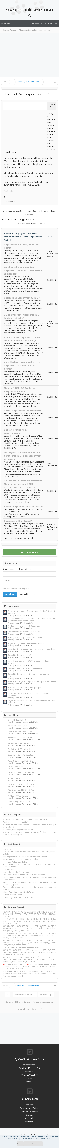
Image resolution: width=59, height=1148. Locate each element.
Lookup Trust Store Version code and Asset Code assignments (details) (29, 852)
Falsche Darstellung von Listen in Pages (18, 892)
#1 (55, 202)
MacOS (29, 1081)
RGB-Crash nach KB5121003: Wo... (21, 790)
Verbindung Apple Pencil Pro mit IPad (18, 897)
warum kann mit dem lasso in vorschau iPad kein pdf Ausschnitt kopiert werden (29, 878)
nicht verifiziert (8, 869)
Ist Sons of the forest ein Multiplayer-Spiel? (25, 687)
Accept (19, 1144)
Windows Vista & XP (29, 1075)
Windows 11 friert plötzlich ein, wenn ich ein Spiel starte (25, 819)
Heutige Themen (9, 30)
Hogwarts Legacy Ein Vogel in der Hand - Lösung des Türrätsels (29, 694)
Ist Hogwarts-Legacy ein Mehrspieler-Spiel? (25, 637)
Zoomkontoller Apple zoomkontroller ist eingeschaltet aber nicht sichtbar (29, 888)
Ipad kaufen (7, 849)
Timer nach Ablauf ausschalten (15, 862)
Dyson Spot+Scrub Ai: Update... (20, 755)
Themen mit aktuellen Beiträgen (32, 30)
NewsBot (11, 722)
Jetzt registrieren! (29, 552)
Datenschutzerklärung (27, 1009)
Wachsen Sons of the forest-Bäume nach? (24, 626)
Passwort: (6, 580)
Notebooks (29, 1118)
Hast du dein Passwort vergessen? (16, 589)
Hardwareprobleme (29, 1111)
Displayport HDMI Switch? (18, 520)
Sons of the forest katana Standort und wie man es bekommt (28, 675)
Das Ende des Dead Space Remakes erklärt (25, 668)
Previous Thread (23, 223)
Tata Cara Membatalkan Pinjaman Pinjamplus (21, 947)
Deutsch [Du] (45, 994)
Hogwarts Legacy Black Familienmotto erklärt (26, 643)
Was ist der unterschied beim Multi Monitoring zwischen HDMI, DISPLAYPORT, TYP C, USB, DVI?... (23, 484)
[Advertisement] (29, 55)
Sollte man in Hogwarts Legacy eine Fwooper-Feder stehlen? (32, 681)
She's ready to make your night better (18, 829)
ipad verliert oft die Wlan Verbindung (18, 872)
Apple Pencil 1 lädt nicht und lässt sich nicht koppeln (24, 874)
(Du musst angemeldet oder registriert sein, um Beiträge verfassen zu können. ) (30, 213)
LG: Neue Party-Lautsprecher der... (22, 772)
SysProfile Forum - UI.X (24, 994)
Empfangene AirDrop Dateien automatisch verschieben (25, 856)
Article (10, 615)
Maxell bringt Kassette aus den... (21, 801)
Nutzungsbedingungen (43, 1002)
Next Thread (37, 223)
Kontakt (9, 1002)
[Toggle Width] (7, 994)
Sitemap (26, 1002)
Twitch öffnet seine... (16, 766)
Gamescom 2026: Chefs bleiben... (21, 784)
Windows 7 (29, 1071)
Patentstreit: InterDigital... (18, 725)
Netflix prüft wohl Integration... (20, 743)
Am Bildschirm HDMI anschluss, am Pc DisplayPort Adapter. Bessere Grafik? (24, 365)
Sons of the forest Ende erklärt (20, 655)
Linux (29, 1078)
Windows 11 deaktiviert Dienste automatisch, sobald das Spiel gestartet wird (29, 825)
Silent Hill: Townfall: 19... (17, 720)
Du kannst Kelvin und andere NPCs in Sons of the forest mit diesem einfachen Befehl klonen (31, 619)
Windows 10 (24, 1068)
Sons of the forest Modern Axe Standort (24, 631)
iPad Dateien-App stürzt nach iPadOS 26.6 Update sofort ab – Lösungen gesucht (29, 865)
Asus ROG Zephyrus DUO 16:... (20, 761)
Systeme (29, 1115)
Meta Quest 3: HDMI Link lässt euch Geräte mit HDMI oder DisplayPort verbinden (23, 455)
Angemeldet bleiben (27, 594)
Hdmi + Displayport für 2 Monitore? (23, 410)
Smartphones (30, 1121)
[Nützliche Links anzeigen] (55, 82)
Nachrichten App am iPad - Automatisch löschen (22, 859)
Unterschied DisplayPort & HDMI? (22, 297)
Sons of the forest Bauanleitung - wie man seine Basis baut (31, 649)
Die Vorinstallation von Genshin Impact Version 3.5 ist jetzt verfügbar (31, 612)
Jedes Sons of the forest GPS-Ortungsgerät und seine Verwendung (29, 662)
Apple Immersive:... (15, 778)
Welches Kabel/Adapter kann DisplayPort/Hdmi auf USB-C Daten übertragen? (23, 270)
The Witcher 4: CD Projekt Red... (20, 749)
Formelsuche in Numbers (13, 894)
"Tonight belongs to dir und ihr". (16, 822)
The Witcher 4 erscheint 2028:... (20, 731)
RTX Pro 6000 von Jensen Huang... (21, 796)
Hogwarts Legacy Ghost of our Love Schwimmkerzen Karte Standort (31, 701)
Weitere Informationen (33, 1144)
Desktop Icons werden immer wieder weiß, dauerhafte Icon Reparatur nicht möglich (29, 833)
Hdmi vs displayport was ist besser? (23, 506)
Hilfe (17, 1002)
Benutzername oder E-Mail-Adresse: (17, 569)
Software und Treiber (29, 1108)
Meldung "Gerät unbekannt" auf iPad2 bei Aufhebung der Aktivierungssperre (29, 883)
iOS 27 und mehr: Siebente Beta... (21, 737)
